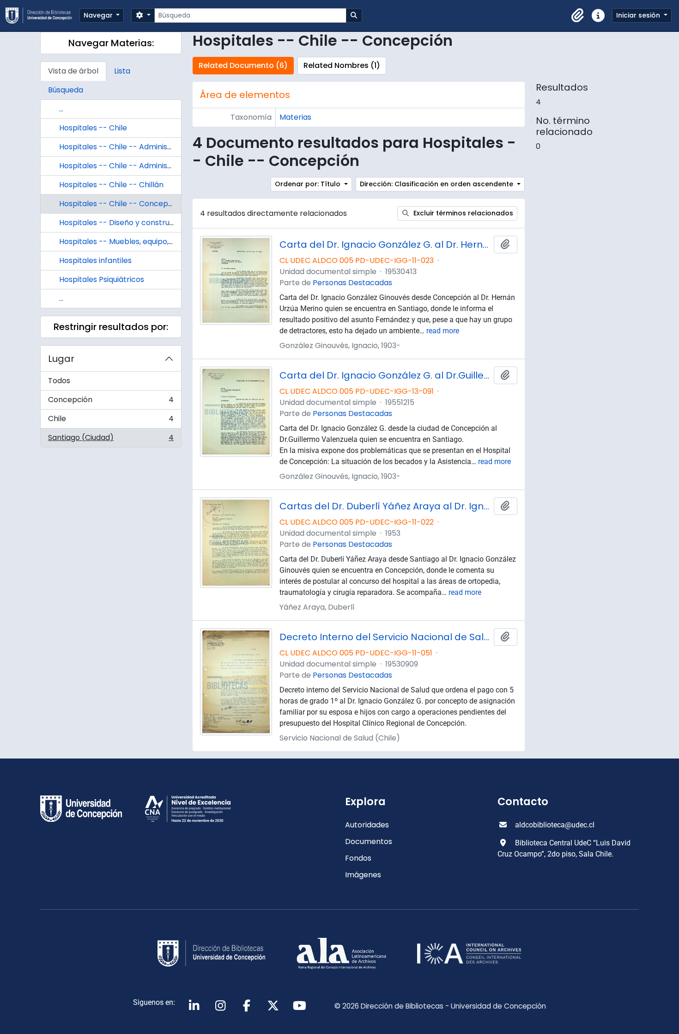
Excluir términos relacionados (462, 213)
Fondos (358, 858)
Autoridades (367, 825)
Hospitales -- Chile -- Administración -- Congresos (152, 165)
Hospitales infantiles (95, 260)
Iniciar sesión (639, 15)
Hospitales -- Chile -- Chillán (111, 184)
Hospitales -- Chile (93, 127)
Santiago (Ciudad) (111, 439)
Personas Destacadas (352, 282)
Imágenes (363, 874)
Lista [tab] (122, 71)
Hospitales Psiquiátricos (101, 279)
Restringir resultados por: (111, 326)
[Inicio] (42, 15)
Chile (111, 420)
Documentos (368, 841)
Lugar (61, 358)
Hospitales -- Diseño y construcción (124, 222)
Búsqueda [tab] (65, 90)
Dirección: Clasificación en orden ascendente (437, 184)
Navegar (99, 15)
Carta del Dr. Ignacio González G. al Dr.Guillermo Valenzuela (384, 375)
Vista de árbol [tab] (73, 71)
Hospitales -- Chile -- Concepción (121, 203)
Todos (59, 380)
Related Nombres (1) (341, 65)
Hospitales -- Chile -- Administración (126, 146)
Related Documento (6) (243, 65)
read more (442, 330)
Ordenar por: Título (308, 184)
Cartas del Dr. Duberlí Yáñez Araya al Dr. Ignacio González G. (384, 506)
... (61, 109)
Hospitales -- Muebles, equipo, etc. (121, 241)
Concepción (111, 402)
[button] (578, 16)
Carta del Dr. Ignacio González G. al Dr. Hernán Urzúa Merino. (384, 244)
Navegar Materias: (111, 43)
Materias (295, 117)
